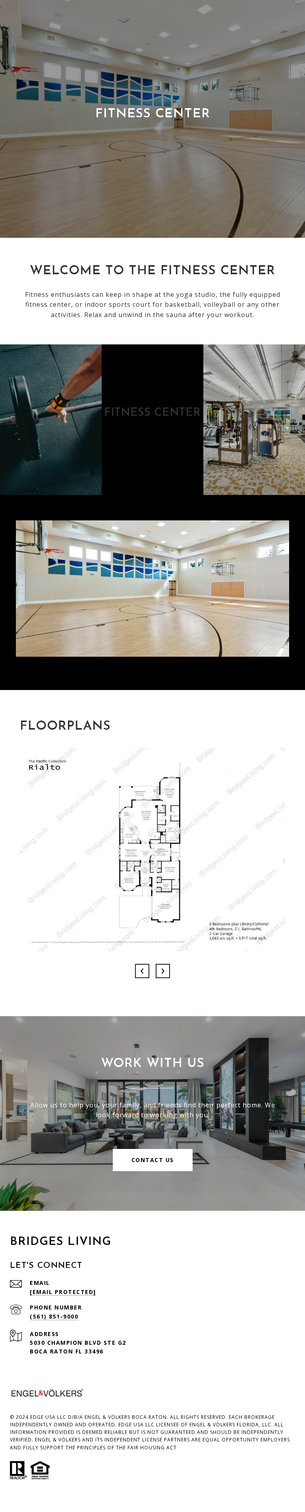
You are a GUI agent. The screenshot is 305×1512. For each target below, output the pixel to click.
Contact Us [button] (152, 1160)
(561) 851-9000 (54, 1316)
